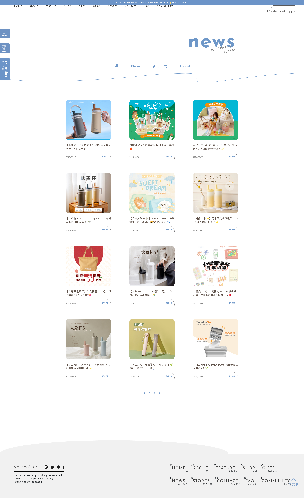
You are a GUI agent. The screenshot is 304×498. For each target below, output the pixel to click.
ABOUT (34, 6)
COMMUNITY (165, 6)
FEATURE (51, 6)
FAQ (146, 6)
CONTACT (131, 6)
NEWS (96, 6)
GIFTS (82, 6)
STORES (112, 6)
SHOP (67, 6)
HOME (18, 6)
